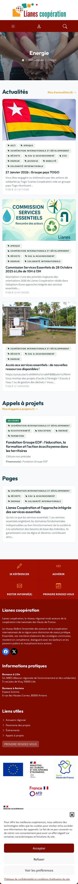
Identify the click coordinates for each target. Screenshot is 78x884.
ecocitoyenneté (20, 430)
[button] (72, 814)
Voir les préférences (39, 870)
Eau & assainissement (41, 155)
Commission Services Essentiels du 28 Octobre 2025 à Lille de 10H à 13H (39, 269)
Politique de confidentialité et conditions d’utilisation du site (37, 879)
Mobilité (51, 161)
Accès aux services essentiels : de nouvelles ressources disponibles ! (36, 367)
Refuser (39, 859)
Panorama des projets (18, 725)
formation (17, 436)
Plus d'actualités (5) (60, 92)
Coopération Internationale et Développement (39, 150)
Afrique (28, 145)
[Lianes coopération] (39, 10)
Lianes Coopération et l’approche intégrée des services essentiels (38, 509)
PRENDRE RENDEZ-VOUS (20, 744)
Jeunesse (32, 161)
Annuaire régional (16, 720)
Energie (15, 161)
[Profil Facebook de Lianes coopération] (5, 651)
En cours (13, 420)
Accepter (39, 848)
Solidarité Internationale (26, 166)
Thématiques (36, 60)
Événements (13, 730)
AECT (13, 145)
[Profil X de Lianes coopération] (14, 651)
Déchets (15, 155)
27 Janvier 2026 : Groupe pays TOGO (32, 172)
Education (44, 430)
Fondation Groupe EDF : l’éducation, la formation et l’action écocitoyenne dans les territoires (37, 446)
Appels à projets (15, 735)
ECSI (64, 155)
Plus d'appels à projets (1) (18, 409)
